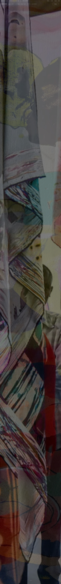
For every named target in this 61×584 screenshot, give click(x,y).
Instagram (55, 0)
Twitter (59, 0)
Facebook (52, 0)
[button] (28, 4)
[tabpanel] (30, 292)
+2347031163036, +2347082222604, (24, 0)
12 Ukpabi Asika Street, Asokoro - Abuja (14, 0)
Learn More (30, 300)
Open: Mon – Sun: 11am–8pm (4, 0)
